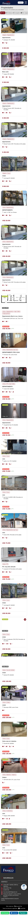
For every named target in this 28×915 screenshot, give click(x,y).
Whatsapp (5, 913)
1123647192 (6, 889)
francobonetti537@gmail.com (10, 892)
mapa (26, 12)
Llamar (23, 913)
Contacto (21, 2)
